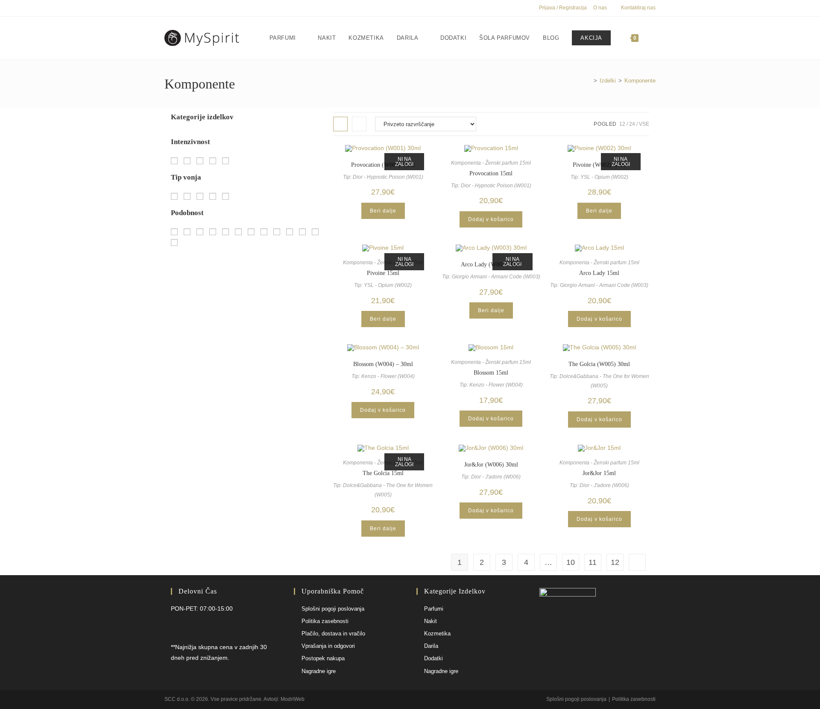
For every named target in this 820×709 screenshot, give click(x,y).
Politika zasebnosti (325, 621)
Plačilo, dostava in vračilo (333, 633)
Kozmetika (437, 633)
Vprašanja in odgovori (328, 646)
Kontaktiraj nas (638, 8)
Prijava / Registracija (563, 8)
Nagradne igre (319, 671)
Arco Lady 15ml (599, 273)
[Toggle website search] (653, 38)
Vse (644, 124)
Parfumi (433, 609)
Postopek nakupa (323, 658)
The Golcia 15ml (383, 473)
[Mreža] (340, 124)
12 (622, 124)
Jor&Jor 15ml (599, 473)
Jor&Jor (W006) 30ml (491, 464)
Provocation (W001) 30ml (383, 165)
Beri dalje (383, 211)
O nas (600, 8)
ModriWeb (293, 699)
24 (632, 124)
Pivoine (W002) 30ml (599, 165)
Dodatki (433, 658)
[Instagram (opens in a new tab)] (177, 8)
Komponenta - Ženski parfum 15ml (491, 163)
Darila (431, 646)
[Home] (589, 80)
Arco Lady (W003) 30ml (491, 264)
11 (593, 562)
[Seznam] (359, 124)
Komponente (640, 80)
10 (570, 562)
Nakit (430, 621)
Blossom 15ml (491, 372)
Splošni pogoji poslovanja (333, 609)
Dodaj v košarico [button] (491, 219)
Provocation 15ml (490, 173)
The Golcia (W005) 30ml (599, 364)
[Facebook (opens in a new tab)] (168, 8)
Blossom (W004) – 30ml (383, 364)
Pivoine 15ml (383, 273)
